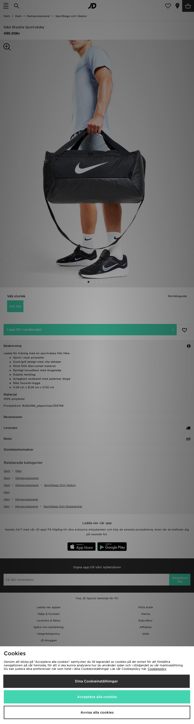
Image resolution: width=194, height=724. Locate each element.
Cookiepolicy (157, 669)
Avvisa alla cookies (97, 712)
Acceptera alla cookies (97, 697)
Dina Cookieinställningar (96, 681)
